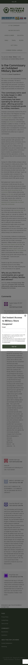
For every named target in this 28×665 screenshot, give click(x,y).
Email (4, 327)
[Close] (25, 315)
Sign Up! (14, 346)
